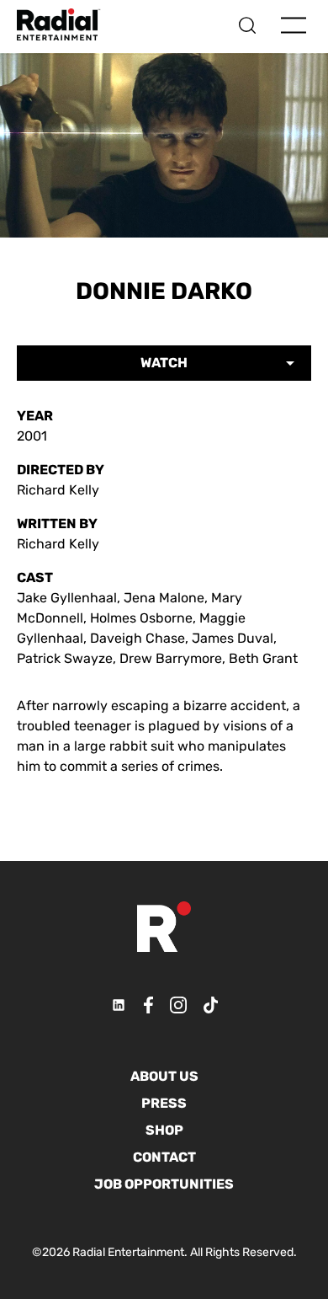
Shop (164, 1130)
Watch (164, 363)
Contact (164, 1157)
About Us (164, 1076)
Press (164, 1103)
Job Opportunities (164, 1184)
